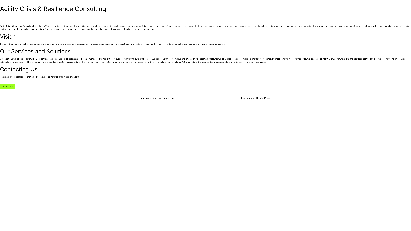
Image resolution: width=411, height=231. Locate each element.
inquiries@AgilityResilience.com (65, 77)
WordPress (265, 98)
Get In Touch (7, 86)
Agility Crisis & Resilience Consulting (157, 98)
